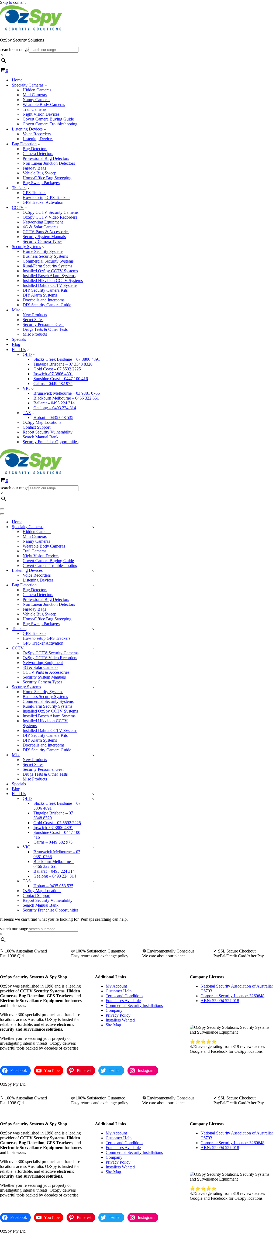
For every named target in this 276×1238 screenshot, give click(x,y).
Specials (19, 339)
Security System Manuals (44, 236)
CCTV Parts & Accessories (46, 231)
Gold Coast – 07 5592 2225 (57, 369)
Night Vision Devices (41, 114)
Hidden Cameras (37, 90)
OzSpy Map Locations (42, 422)
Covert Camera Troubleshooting (50, 124)
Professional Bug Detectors (46, 158)
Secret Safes (33, 319)
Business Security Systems (45, 256)
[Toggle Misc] (93, 755)
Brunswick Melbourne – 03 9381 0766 (66, 393)
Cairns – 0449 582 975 (53, 383)
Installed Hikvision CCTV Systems (53, 280)
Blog (16, 344)
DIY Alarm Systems (40, 295)
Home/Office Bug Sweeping (47, 178)
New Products (35, 314)
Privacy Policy (118, 1015)
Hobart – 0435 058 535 (53, 417)
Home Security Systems (43, 251)
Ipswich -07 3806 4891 (53, 374)
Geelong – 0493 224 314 (54, 407)
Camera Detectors (38, 153)
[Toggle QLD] (93, 798)
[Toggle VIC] (93, 847)
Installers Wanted (120, 1020)
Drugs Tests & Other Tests (45, 329)
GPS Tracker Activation (43, 202)
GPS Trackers (34, 192)
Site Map (113, 1025)
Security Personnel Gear (43, 324)
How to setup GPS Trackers (46, 197)
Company (114, 1010)
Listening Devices (38, 138)
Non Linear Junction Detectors (49, 163)
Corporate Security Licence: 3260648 (232, 995)
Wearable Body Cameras (44, 104)
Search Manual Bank (40, 437)
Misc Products (35, 334)
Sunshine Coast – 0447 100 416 (60, 378)
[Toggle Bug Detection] (93, 585)
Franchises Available (123, 1000)
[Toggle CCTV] (93, 648)
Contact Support (36, 427)
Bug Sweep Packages (41, 182)
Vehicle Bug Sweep (39, 173)
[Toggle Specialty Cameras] (93, 527)
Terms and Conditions (124, 995)
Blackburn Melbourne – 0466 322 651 (66, 398)
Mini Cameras (35, 94)
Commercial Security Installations (134, 1005)
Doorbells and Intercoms (43, 300)
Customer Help (119, 991)
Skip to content (13, 2)
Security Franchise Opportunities (50, 441)
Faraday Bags (34, 168)
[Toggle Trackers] (93, 629)
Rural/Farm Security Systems (47, 266)
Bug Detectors (35, 148)
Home (17, 80)
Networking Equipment (43, 222)
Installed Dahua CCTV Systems (50, 285)
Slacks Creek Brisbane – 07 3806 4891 (66, 359)
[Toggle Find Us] (93, 794)
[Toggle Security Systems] (93, 687)
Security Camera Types (42, 241)
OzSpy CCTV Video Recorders (50, 217)
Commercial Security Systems (48, 261)
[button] (46, 85)
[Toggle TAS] (93, 881)
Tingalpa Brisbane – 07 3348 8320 (62, 364)
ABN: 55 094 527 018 (220, 1000)
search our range (15, 49)
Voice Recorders (37, 134)
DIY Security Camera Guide (47, 304)
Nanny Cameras (36, 99)
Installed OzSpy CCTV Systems (50, 271)
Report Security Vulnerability (48, 432)
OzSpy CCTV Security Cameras (50, 212)
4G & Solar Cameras (40, 227)
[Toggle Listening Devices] (93, 570)
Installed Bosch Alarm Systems (49, 275)
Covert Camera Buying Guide (48, 119)
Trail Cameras (34, 109)
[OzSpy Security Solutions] (31, 31)
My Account (116, 986)
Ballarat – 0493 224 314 (54, 403)
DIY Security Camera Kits (45, 290)
